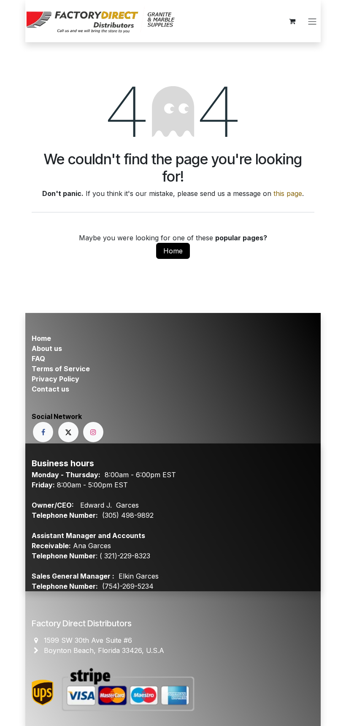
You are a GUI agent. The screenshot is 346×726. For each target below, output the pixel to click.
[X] (68, 432)
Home (173, 251)
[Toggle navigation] (312, 21)
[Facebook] (43, 432)
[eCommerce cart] (292, 21)
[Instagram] (93, 432)
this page (287, 193)
